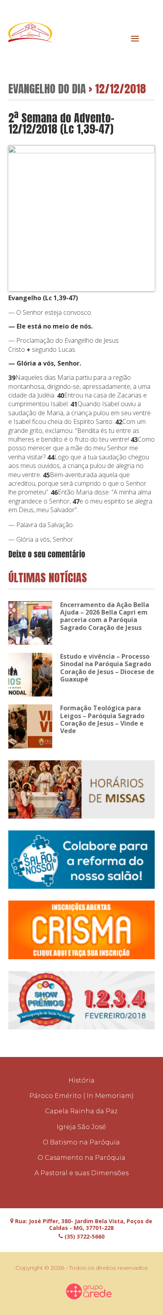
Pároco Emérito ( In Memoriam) (81, 1096)
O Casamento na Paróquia (81, 1157)
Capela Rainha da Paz (81, 1111)
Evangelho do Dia (47, 88)
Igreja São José (81, 1127)
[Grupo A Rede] (88, 1291)
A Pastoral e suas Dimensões (81, 1173)
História (81, 1080)
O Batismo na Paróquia (81, 1142)
